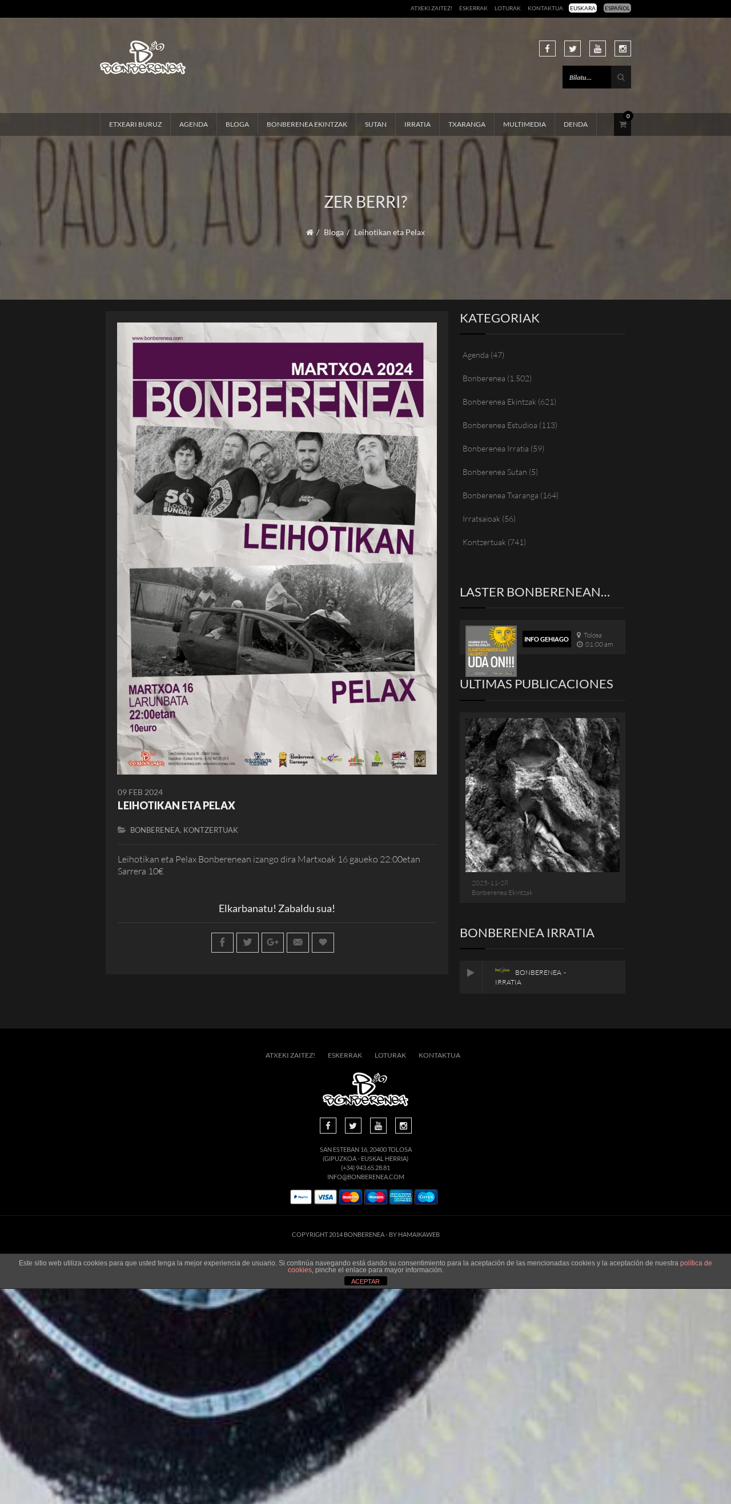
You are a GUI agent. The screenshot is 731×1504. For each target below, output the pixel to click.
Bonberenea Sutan (495, 472)
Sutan (376, 124)
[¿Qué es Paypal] (301, 1197)
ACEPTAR (365, 1281)
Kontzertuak (210, 829)
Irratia (417, 124)
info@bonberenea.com (365, 1176)
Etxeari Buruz (135, 124)
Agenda (193, 124)
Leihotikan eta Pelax (176, 805)
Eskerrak (473, 8)
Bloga (237, 124)
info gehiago (546, 639)
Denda (576, 124)
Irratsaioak (481, 518)
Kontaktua (545, 8)
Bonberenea (155, 829)
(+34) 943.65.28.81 (365, 1167)
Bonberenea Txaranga (501, 495)
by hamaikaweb (414, 1234)
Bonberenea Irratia (496, 448)
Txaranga (466, 124)
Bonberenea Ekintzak (307, 124)
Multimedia (524, 124)
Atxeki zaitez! (431, 8)
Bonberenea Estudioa (500, 425)
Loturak (508, 8)
